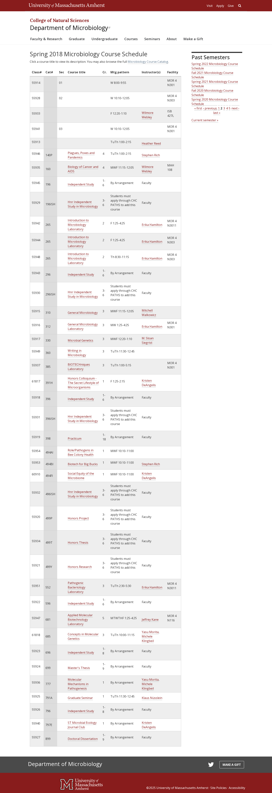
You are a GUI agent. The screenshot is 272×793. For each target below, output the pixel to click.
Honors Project (78, 518)
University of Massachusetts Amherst (182, 788)
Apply (220, 6)
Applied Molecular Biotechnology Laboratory (80, 619)
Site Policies (218, 788)
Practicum (74, 438)
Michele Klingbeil (148, 638)
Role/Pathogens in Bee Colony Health (80, 452)
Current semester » (205, 120)
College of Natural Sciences (59, 20)
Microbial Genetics (80, 340)
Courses (131, 38)
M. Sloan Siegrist (148, 340)
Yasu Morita (150, 632)
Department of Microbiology (70, 28)
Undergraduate (104, 38)
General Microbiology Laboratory (83, 326)
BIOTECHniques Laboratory (79, 366)
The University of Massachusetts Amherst (67, 5)
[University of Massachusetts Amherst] (81, 783)
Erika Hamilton (152, 225)
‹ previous (210, 108)
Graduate (77, 38)
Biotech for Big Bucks (83, 464)
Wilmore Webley (147, 115)
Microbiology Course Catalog (148, 62)
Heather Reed (151, 143)
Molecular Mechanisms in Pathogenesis (78, 683)
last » (216, 113)
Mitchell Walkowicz (149, 312)
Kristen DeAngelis (149, 383)
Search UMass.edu (239, 6)
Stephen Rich (151, 155)
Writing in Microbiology (77, 353)
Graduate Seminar (80, 698)
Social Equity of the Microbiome (81, 475)
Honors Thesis (78, 543)
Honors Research (80, 567)
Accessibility (237, 788)
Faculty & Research (46, 38)
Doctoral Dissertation (83, 739)
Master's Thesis (79, 668)
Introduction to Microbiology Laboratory (78, 224)
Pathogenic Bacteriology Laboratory (76, 587)
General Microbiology (83, 313)
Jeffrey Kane (150, 620)
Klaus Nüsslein (152, 698)
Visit (210, 6)
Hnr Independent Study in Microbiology (83, 204)
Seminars (152, 38)
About (172, 38)
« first (198, 108)
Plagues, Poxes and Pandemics (81, 155)
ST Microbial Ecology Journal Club (82, 725)
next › (235, 108)
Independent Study (81, 184)
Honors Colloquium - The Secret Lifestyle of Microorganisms (83, 382)
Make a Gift (193, 38)
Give (231, 6)
